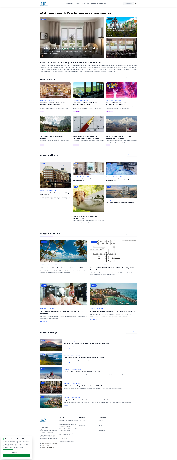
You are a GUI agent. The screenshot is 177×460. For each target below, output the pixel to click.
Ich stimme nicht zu (16, 452)
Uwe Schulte (109, 100)
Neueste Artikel (69, 3)
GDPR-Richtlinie (74, 454)
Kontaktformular (66, 454)
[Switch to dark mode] (136, 3)
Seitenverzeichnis (93, 454)
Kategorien (102, 417)
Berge (88, 3)
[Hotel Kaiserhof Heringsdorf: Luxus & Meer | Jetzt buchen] (72, 37)
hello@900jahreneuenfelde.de (48, 447)
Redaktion (82, 417)
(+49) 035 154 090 (46, 445)
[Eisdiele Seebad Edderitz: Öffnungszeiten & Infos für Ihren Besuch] (121, 48)
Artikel (61, 417)
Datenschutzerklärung (8, 449)
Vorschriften (42, 454)
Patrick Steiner (43, 100)
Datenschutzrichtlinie (57, 454)
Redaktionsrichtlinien (83, 454)
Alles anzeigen (132, 79)
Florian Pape (42, 134)
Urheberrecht (49, 454)
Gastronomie (102, 3)
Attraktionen (94, 3)
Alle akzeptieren (16, 455)
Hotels (83, 3)
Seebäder (77, 3)
